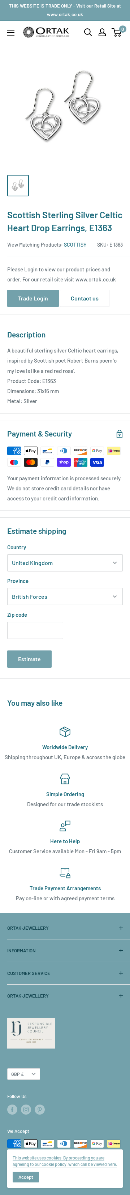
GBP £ (17, 1074)
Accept (25, 1177)
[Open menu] (10, 33)
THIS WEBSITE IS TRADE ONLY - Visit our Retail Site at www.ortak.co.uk (65, 10)
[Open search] (88, 32)
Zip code (17, 614)
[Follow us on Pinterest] (40, 1110)
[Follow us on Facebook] (12, 1110)
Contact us (85, 298)
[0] (116, 32)
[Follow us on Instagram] (26, 1110)
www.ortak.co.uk (95, 279)
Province (18, 581)
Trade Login (33, 298)
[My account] (102, 32)
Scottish (75, 245)
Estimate (29, 658)
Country (16, 547)
